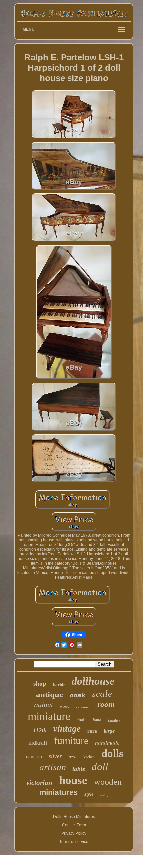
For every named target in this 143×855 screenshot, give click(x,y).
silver (55, 756)
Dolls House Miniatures (74, 816)
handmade (107, 743)
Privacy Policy (73, 833)
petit (73, 756)
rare (92, 731)
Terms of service (73, 841)
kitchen (89, 757)
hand (97, 720)
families (114, 721)
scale (102, 693)
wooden (108, 782)
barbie (59, 684)
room (106, 704)
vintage (67, 729)
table (78, 768)
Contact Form (74, 825)
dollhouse (93, 681)
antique (49, 694)
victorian (39, 783)
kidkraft (37, 742)
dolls (112, 753)
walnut (43, 704)
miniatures (58, 792)
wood (65, 706)
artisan (52, 767)
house (73, 780)
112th (40, 730)
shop (39, 683)
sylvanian (83, 707)
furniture (71, 740)
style (89, 794)
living (104, 795)
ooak (77, 695)
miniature (49, 716)
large (109, 731)
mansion (33, 756)
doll (100, 766)
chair (81, 719)
